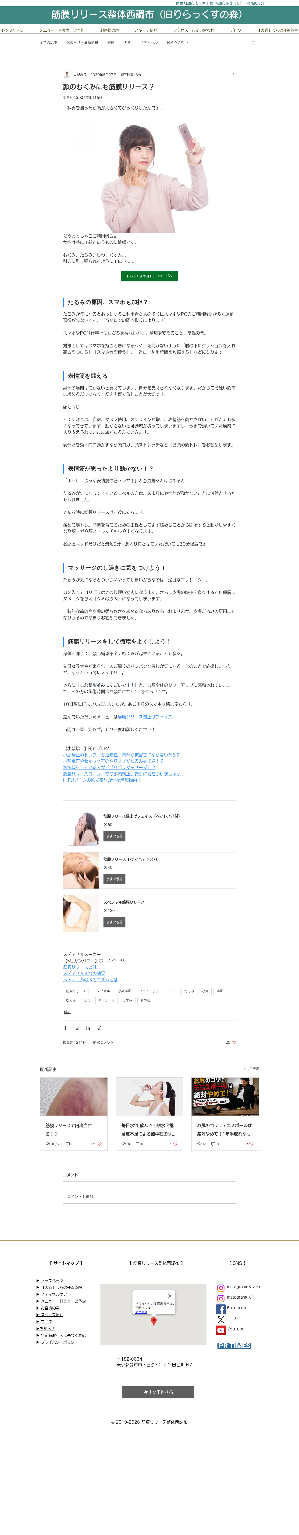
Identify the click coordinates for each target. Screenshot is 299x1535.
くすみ (127, 1000)
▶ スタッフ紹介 (49, 1315)
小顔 (205, 991)
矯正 (220, 991)
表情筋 (145, 1000)
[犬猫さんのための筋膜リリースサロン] (221, 1288)
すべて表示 (251, 1068)
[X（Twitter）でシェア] (77, 1028)
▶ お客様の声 (48, 1308)
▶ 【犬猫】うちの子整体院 (59, 1287)
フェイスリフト (150, 991)
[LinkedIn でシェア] (88, 1028)
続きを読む (176, 43)
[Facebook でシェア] (65, 1028)
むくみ (71, 1000)
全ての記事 (48, 43)
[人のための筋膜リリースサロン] (221, 1298)
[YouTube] (221, 1330)
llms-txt (42, 1355)
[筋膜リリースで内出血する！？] (73, 1097)
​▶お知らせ (45, 1328)
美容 (127, 43)
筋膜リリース (76, 991)
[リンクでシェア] (99, 1028)
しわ (87, 1000)
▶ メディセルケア (51, 1294)
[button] (253, 43)
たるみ (189, 991)
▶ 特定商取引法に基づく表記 (61, 1335)
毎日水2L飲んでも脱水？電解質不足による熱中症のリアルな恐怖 (148, 1130)
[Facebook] (221, 1309)
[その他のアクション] (233, 75)
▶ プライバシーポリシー (57, 1342)
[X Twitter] (221, 1320)
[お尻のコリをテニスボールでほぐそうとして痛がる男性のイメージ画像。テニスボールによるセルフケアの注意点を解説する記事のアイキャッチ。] (225, 1097)
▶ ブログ (44, 1321)
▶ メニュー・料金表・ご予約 (61, 1301)
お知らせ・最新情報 (82, 43)
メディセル (149, 43)
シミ (173, 991)
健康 (110, 43)
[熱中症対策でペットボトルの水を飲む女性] (149, 1097)
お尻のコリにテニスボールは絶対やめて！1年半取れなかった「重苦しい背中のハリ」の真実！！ (224, 1130)
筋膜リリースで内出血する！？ (69, 1129)
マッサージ (106, 1000)
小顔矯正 (124, 991)
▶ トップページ (49, 1280)
